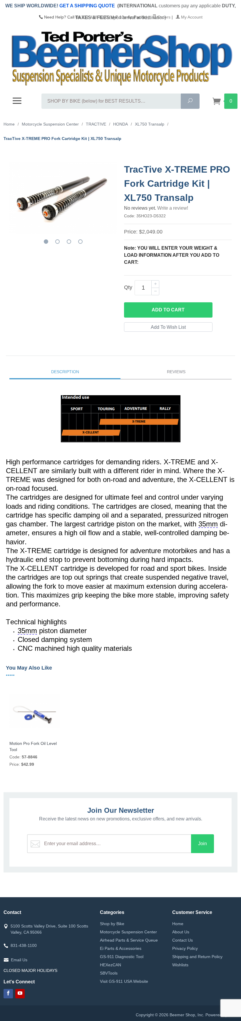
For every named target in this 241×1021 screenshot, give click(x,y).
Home (177, 923)
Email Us (19, 959)
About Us (180, 932)
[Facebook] (8, 993)
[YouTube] (20, 993)
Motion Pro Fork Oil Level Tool (33, 746)
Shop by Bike (112, 923)
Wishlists (180, 964)
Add (168, 309)
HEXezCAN (110, 964)
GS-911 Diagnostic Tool (121, 956)
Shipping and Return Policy (197, 956)
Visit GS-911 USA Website (124, 981)
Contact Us (182, 940)
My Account (191, 17)
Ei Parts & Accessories (120, 948)
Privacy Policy (185, 948)
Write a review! (172, 208)
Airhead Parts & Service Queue (129, 940)
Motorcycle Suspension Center (128, 932)
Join (202, 843)
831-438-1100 (95, 17)
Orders (163, 17)
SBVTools (109, 973)
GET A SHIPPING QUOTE (87, 5)
